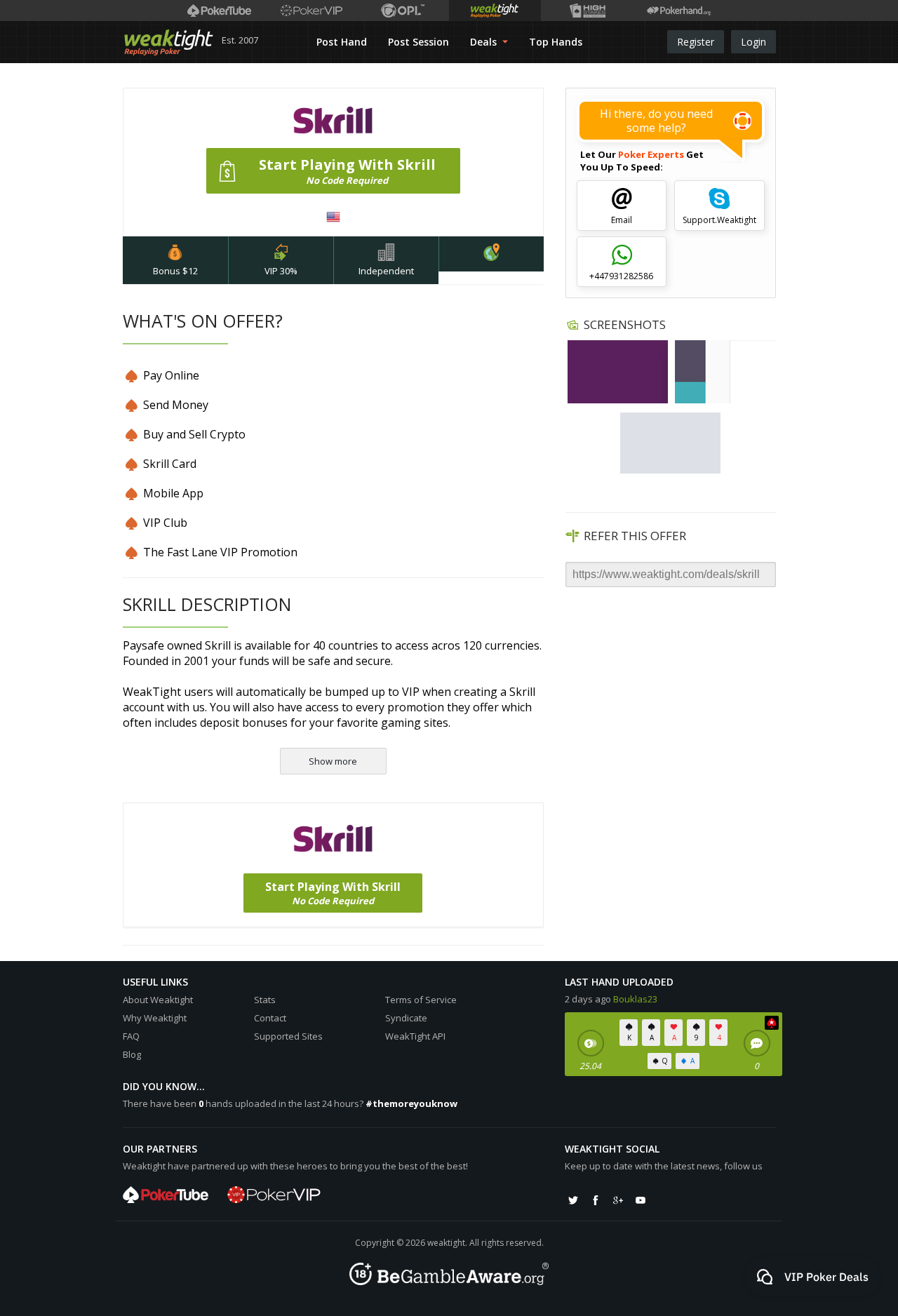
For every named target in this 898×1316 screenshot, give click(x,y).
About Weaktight (158, 999)
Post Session (418, 41)
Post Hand (341, 41)
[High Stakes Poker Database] (587, 10)
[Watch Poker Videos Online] (219, 10)
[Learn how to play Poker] (311, 10)
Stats (265, 999)
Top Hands (555, 41)
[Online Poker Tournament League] (403, 10)
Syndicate (406, 1018)
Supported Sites (288, 1036)
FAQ (131, 1036)
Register (695, 41)
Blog (132, 1054)
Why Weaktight (155, 1018)
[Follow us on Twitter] (573, 1200)
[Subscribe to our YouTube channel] (640, 1200)
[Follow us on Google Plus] (618, 1200)
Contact (270, 1018)
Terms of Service (421, 999)
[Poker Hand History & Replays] (679, 10)
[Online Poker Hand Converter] (495, 10)
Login (753, 41)
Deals (485, 41)
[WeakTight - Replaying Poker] (169, 42)
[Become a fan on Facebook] (595, 1200)
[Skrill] (618, 372)
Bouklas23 (635, 999)
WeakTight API (415, 1036)
